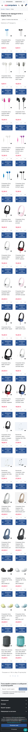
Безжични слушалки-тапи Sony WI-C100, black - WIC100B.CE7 (20, 473)
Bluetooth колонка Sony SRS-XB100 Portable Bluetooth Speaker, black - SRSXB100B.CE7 (6, 652)
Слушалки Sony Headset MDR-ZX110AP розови (20, 292)
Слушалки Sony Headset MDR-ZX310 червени (20, 257)
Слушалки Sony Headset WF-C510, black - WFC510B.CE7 (6, 580)
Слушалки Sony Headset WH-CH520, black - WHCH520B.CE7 (20, 545)
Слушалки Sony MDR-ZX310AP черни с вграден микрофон (6, 437)
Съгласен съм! (14, 725)
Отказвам (14, 729)
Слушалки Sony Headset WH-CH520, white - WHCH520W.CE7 (6, 509)
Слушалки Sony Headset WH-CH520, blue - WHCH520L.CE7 (6, 545)
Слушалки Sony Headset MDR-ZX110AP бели (6, 292)
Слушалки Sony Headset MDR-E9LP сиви (20, 77)
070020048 (9, 1)
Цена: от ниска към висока (10, 19)
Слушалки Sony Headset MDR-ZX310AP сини (20, 400)
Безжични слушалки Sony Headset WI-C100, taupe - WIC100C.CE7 (6, 473)
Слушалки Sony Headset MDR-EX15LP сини (6, 41)
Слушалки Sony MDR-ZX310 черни (6, 328)
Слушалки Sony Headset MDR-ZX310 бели (6, 257)
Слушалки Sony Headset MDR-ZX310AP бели (20, 364)
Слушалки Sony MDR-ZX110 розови (20, 221)
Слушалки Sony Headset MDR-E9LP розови (6, 113)
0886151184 (18, 1)
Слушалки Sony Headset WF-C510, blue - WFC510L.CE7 (21, 616)
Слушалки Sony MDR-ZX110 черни (6, 220)
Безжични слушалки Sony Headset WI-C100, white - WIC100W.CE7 (21, 437)
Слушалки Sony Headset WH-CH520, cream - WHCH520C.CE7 (20, 509)
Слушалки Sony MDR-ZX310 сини (20, 328)
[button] (19, 5)
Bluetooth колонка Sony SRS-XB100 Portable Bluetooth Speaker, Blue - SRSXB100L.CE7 (21, 652)
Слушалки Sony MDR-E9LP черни (21, 112)
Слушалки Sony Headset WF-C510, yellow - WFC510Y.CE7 (6, 616)
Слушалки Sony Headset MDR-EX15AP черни (20, 185)
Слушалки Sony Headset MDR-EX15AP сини (6, 185)
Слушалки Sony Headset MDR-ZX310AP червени (6, 400)
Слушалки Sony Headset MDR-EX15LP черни (20, 41)
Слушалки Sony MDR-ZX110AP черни (6, 364)
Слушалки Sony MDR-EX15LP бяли (6, 76)
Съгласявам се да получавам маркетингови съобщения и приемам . (13, 693)
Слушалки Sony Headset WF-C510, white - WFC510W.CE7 (21, 580)
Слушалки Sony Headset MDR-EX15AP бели (6, 149)
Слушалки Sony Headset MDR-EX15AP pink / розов (20, 150)
